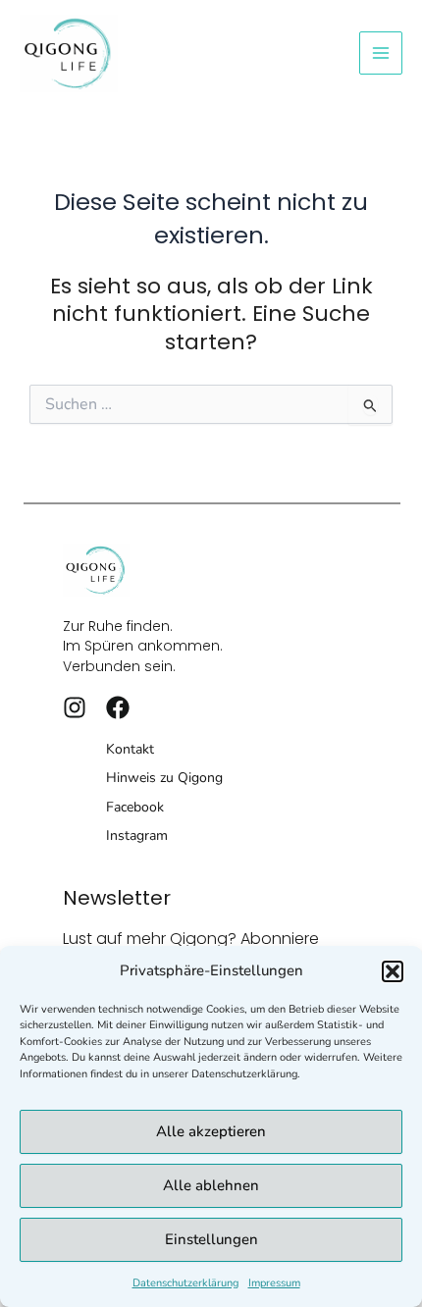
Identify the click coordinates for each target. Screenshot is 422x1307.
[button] (392, 971)
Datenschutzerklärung (185, 1283)
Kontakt (130, 749)
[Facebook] (118, 707)
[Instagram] (74, 707)
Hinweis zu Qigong (164, 777)
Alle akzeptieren (211, 1131)
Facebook (135, 807)
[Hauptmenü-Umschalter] (380, 53)
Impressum (274, 1283)
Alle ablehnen (211, 1185)
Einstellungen (211, 1239)
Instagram (137, 835)
